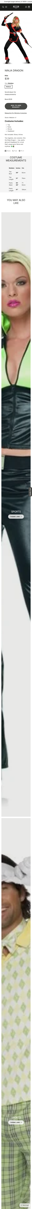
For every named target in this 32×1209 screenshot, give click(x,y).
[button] (6, 7)
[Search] (3, 7)
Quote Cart (30, 492)
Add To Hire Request (16, 106)
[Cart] (29, 7)
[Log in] (26, 7)
